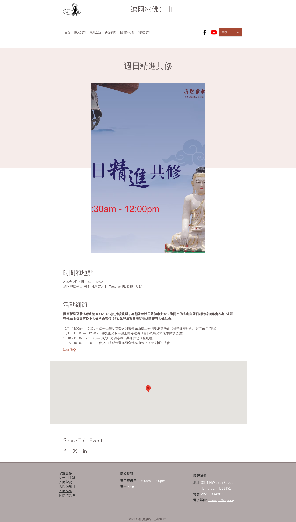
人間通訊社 (67, 487)
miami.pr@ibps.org (221, 500)
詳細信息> (70, 350)
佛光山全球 (67, 478)
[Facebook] (204, 32)
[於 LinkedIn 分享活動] (85, 451)
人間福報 (65, 491)
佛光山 (162, 9)
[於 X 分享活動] (75, 451)
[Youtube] (213, 32)
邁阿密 (141, 9)
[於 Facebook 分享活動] (65, 451)
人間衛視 (65, 482)
